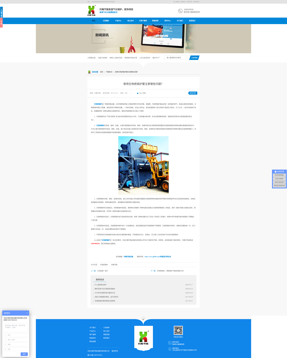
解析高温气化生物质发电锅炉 (105, 289)
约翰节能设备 (128, 256)
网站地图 (196, 2)
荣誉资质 (155, 21)
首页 (93, 21)
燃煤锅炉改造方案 (130, 58)
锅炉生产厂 (156, 58)
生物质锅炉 (98, 104)
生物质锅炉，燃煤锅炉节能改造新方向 (170, 271)
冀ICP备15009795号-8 (94, 355)
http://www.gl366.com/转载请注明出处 (158, 256)
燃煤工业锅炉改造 (116, 58)
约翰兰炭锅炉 (102, 58)
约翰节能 (114, 265)
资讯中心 (167, 21)
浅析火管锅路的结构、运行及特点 (106, 297)
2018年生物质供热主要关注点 (105, 293)
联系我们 (189, 2)
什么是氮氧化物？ (101, 285)
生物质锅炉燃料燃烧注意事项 (105, 301)
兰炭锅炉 (106, 21)
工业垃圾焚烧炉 (144, 58)
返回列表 (193, 93)
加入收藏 (176, 2)
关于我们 (180, 21)
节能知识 (109, 72)
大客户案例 (143, 21)
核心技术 (130, 21)
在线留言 (183, 2)
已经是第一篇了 (102, 271)
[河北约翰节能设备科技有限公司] (91, 15)
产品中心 (118, 21)
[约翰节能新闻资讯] (143, 38)
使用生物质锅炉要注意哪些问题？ (127, 72)
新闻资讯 (92, 338)
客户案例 (92, 334)
